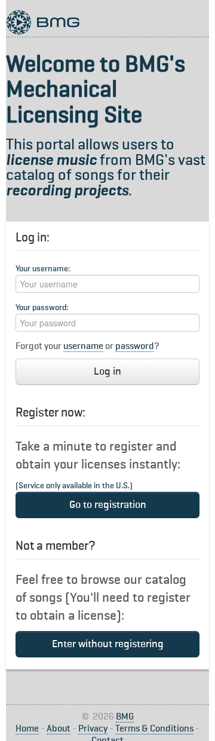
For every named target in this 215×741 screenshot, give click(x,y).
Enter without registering (108, 644)
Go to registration (107, 505)
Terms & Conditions (154, 729)
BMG (125, 717)
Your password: (42, 308)
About (58, 729)
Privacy (93, 729)
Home (27, 729)
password (134, 346)
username (83, 346)
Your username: (43, 269)
